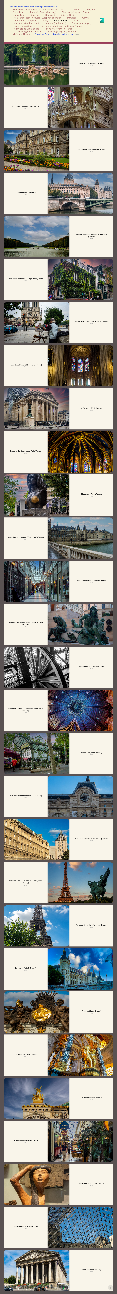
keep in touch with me (63, 34)
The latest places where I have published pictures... (39, 9)
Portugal (71, 17)
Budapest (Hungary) (82, 23)
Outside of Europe (43, 34)
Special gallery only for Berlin (62, 31)
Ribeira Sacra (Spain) (24, 25)
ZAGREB (77, 34)
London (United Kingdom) (26, 23)
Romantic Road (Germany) (42, 12)
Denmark (50, 14)
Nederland (18, 12)
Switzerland (19, 14)
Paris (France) (61, 20)
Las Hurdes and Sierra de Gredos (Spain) (61, 25)
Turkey (45, 20)
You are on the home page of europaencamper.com (33, 6)
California (76, 9)
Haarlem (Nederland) (55, 23)
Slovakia (78, 20)
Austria (85, 17)
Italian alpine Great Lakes (26, 28)
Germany (34, 14)
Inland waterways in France (58, 28)
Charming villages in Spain (75, 12)
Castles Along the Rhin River (27, 31)
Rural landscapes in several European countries (37, 17)
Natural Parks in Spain (24, 20)
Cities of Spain (68, 14)
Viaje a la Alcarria (22, 34)
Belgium (90, 9)
